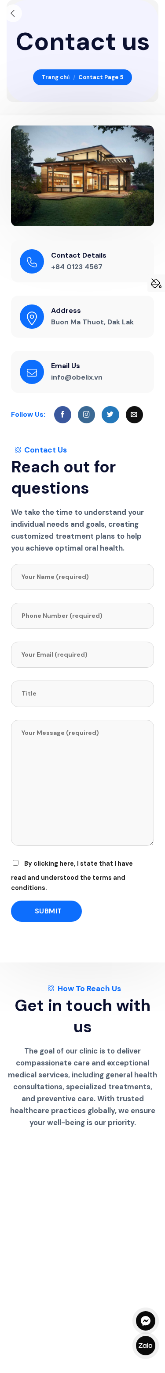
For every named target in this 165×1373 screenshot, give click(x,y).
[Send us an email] (134, 414)
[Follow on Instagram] (86, 414)
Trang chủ (56, 77)
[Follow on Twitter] (110, 414)
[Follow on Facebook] (62, 414)
